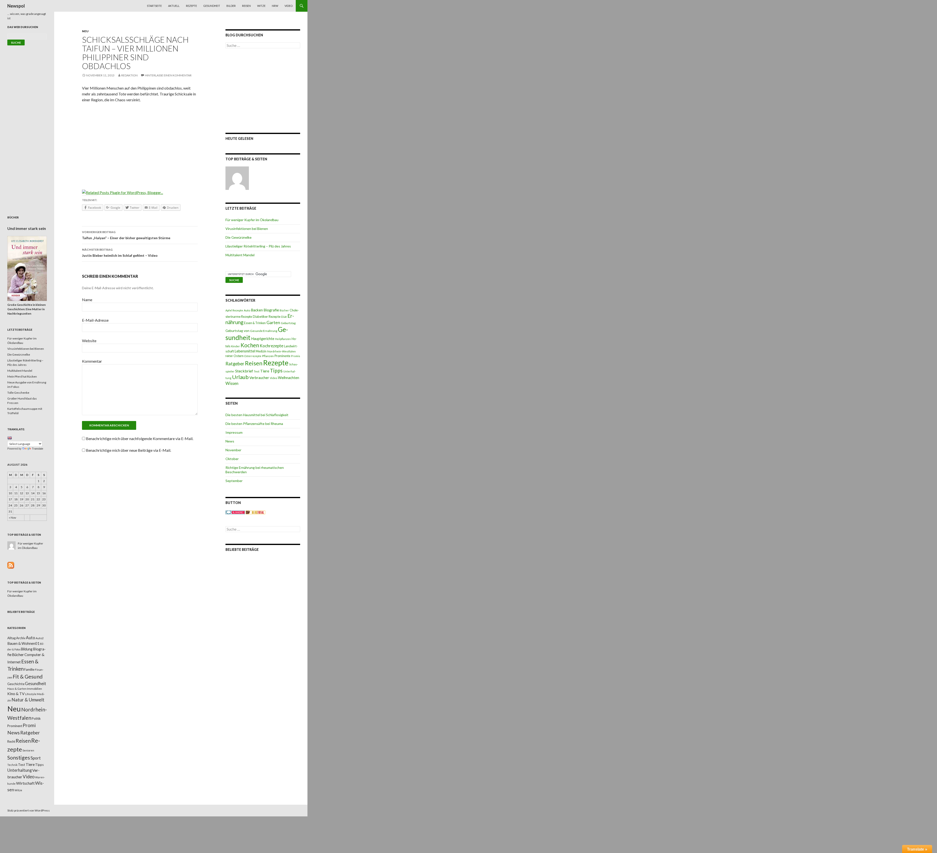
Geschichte (15, 684)
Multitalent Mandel (240, 255)
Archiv (20, 638)
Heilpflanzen (283, 338)
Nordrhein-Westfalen (281, 351)
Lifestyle (30, 694)
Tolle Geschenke (18, 392)
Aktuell (174, 5)
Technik (12, 764)
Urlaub (240, 377)
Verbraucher (259, 378)
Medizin (261, 351)
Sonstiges (18, 757)
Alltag (11, 638)
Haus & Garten (17, 688)
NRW (275, 5)
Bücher (284, 310)
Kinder (235, 346)
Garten (273, 322)
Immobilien (34, 688)
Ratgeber (234, 363)
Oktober (232, 459)
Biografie (271, 310)
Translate (37, 448)
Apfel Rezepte (234, 310)
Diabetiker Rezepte (266, 317)
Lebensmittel (245, 351)
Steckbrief (244, 371)
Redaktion (129, 75)
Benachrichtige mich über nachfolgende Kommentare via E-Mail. (139, 438)
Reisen (246, 5)
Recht (11, 741)
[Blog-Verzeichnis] (235, 512)
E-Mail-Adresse (95, 320)
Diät (284, 317)
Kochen (250, 345)
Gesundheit (211, 5)
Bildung (26, 649)
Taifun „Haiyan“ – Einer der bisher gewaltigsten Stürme (126, 235)
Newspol (16, 6)
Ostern (239, 356)
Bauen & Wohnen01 (23, 643)
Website (89, 340)
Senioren (28, 750)
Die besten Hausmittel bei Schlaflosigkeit (256, 415)
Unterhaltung (19, 770)
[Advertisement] (140, 143)
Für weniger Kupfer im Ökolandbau (251, 220)
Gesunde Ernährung (263, 331)
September (234, 481)
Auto (247, 310)
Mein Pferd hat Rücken (22, 376)
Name (87, 299)
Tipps (276, 370)
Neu (85, 31)
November (233, 450)
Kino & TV (16, 693)
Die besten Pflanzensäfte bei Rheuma (254, 423)
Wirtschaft (25, 783)
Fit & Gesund (28, 676)
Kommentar (92, 361)
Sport (36, 758)
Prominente (282, 356)
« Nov (12, 517)
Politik (36, 718)
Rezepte (191, 5)
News (229, 441)
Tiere (264, 371)
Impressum (234, 432)
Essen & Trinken (255, 323)
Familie (29, 669)
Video (289, 5)
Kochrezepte (271, 345)
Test (256, 371)
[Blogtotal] (255, 512)
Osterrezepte (252, 356)
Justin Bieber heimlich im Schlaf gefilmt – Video (120, 252)
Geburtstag (288, 323)
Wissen (231, 383)
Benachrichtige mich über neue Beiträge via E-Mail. (128, 450)
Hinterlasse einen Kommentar (168, 75)
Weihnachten (288, 377)
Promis (295, 356)
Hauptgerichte (262, 338)
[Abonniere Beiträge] (10, 565)
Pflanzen (268, 356)
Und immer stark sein (26, 228)
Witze (261, 5)
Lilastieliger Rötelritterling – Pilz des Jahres (258, 246)
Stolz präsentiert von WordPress (28, 810)
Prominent (14, 726)
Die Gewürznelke (238, 237)
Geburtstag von (237, 331)
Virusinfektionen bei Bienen (246, 228)
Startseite (154, 5)
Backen (257, 310)
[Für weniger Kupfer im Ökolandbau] (237, 178)
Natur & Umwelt (27, 699)
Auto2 (40, 638)
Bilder (231, 5)
